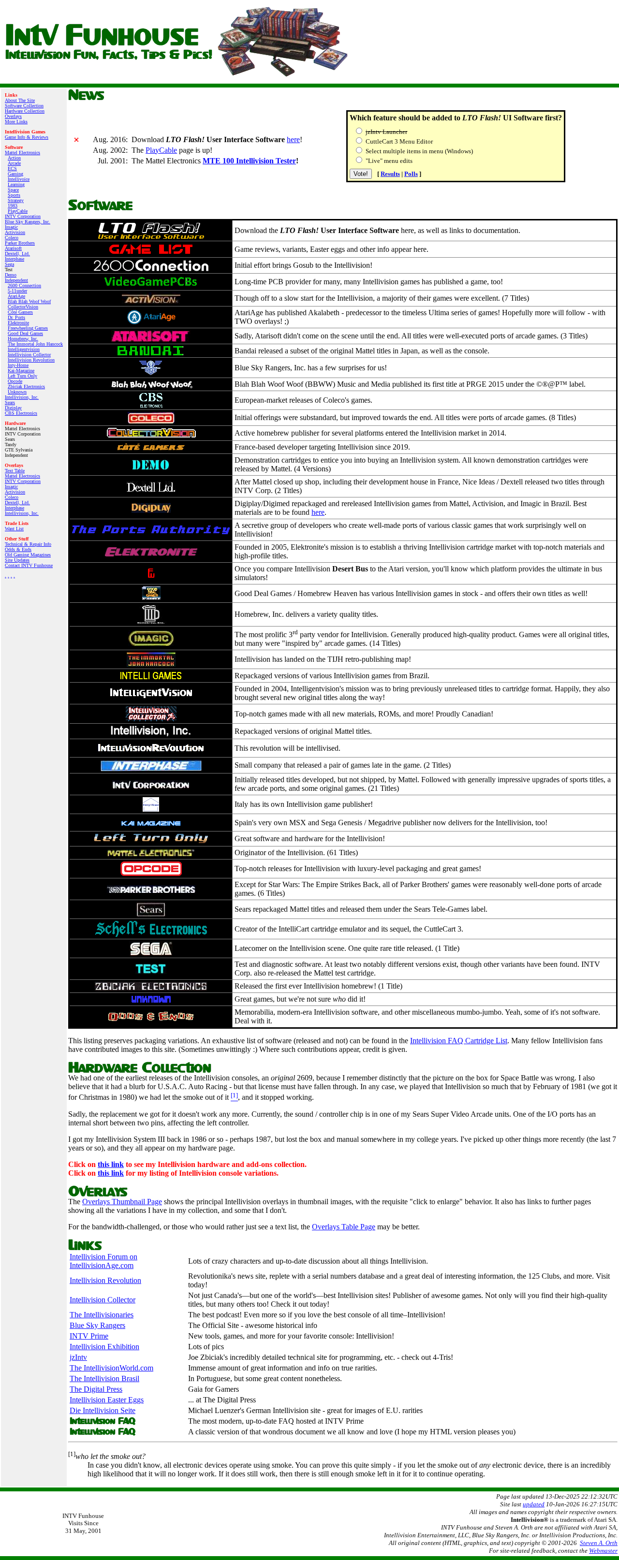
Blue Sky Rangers (97, 1325)
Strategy (16, 200)
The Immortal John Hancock (35, 344)
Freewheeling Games (28, 328)
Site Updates (17, 560)
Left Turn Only (22, 376)
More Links (16, 121)
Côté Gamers (20, 312)
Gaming (15, 173)
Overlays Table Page (343, 1227)
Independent (16, 280)
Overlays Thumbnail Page (122, 1201)
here (293, 139)
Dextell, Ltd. (17, 253)
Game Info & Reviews (26, 137)
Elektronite (18, 322)
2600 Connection (24, 285)
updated (534, 1504)
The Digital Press (96, 1389)
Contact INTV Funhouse (29, 565)
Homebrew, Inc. (23, 338)
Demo (10, 274)
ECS (12, 168)
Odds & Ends (18, 549)
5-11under (17, 290)
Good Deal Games (25, 333)
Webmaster (603, 1550)
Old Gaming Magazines (28, 554)
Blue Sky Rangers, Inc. (27, 221)
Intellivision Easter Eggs (107, 1400)
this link (111, 1164)
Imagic (11, 227)
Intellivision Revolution (31, 360)
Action (14, 157)
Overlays (13, 116)
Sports (14, 195)
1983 (12, 205)
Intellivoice (18, 179)
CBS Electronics (21, 413)
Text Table (15, 470)
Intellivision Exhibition (104, 1346)
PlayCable (18, 211)
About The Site (20, 100)
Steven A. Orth (599, 1542)
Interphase (14, 259)
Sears (10, 402)
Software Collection (24, 105)
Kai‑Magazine (21, 370)
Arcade (14, 163)
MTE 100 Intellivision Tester (249, 161)
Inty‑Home (18, 365)
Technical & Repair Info (28, 544)
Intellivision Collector (29, 354)
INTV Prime (89, 1336)
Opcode (15, 381)
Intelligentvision (24, 349)
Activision (15, 232)
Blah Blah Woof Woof (29, 301)
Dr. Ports (16, 317)
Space (13, 189)
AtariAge (16, 296)
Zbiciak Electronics (26, 386)
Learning (16, 184)
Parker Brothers (20, 243)
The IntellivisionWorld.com (111, 1368)
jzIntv (78, 1357)
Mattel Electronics (22, 152)
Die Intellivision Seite (102, 1410)
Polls (411, 173)
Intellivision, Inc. (22, 397)
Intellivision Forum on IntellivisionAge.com (103, 1261)
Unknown (17, 391)
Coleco (11, 237)
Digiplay (13, 407)
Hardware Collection (24, 111)
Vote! (361, 173)
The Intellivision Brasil (104, 1378)
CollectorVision (23, 306)
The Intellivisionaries (101, 1315)
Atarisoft (13, 248)
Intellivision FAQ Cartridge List (458, 1040)
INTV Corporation (23, 216)
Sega (9, 264)
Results (390, 173)
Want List (14, 528)
